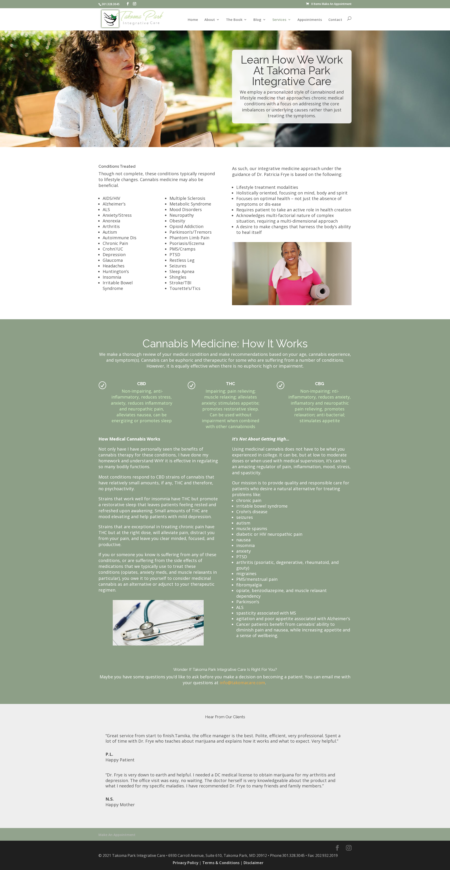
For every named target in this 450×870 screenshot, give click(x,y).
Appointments (309, 20)
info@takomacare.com (242, 682)
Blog (257, 20)
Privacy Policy (185, 862)
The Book (234, 20)
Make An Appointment (337, 4)
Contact (335, 20)
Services (279, 20)
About (209, 20)
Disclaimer (253, 862)
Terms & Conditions (221, 862)
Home (193, 20)
